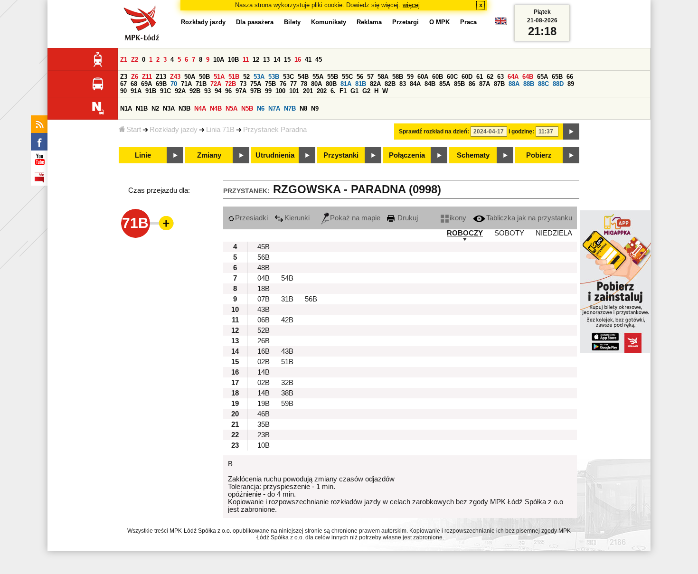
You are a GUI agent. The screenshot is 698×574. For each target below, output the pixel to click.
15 (287, 59)
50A (189, 76)
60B (437, 76)
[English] (501, 23)
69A (146, 83)
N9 (315, 108)
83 (402, 83)
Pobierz (539, 155)
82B (390, 83)
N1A (126, 108)
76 (283, 83)
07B (263, 299)
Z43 (175, 76)
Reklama (369, 22)
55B (332, 76)
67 (123, 83)
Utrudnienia (274, 155)
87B (499, 83)
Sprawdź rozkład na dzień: (434, 131)
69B (161, 83)
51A (219, 76)
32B (287, 382)
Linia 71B (220, 129)
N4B (216, 108)
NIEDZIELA (554, 233)
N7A (274, 108)
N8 (303, 108)
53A (259, 76)
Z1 (123, 59)
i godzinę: (521, 131)
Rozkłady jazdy (174, 129)
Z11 (147, 76)
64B (527, 76)
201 (308, 90)
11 (246, 59)
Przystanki (340, 155)
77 (293, 83)
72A (215, 83)
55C (347, 76)
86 (472, 83)
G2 (366, 90)
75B (270, 83)
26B (263, 341)
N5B (247, 108)
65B (557, 76)
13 (266, 59)
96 (228, 90)
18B (263, 288)
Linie (143, 155)
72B (230, 83)
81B (360, 83)
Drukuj (407, 218)
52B (263, 330)
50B (204, 76)
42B (287, 320)
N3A (169, 108)
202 (322, 90)
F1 (343, 90)
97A (241, 90)
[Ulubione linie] (163, 223)
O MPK (439, 22)
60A (422, 76)
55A (317, 76)
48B (263, 268)
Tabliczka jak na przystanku (529, 218)
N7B (290, 108)
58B (397, 76)
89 (570, 83)
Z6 (134, 76)
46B (263, 414)
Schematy (473, 155)
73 (243, 83)
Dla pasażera (255, 22)
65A (542, 76)
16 (297, 59)
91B (150, 90)
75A (255, 83)
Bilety (292, 22)
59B (287, 403)
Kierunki (297, 218)
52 (246, 76)
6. (333, 90)
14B (263, 372)
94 (218, 90)
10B (233, 59)
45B (263, 247)
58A (382, 76)
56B (263, 257)
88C (543, 83)
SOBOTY (509, 233)
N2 (155, 108)
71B (201, 83)
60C (452, 76)
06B (263, 320)
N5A (231, 108)
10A (218, 59)
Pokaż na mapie (355, 218)
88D (558, 83)
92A (180, 90)
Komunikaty (328, 22)
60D (467, 76)
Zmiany (209, 155)
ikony (458, 218)
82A (375, 83)
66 (569, 76)
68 (134, 83)
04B (263, 278)
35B (263, 424)
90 (123, 90)
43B (263, 309)
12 (256, 59)
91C (165, 90)
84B (429, 83)
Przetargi (405, 22)
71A (186, 83)
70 (173, 83)
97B (255, 90)
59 (410, 76)
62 (490, 76)
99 (268, 90)
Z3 (123, 76)
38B (287, 393)
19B (263, 403)
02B (263, 362)
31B (287, 299)
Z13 (161, 76)
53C (288, 76)
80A (316, 83)
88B (528, 83)
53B (273, 76)
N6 (260, 108)
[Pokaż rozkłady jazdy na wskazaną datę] (571, 131)
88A (514, 83)
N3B (184, 108)
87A (484, 83)
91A (136, 90)
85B (459, 83)
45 (318, 59)
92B (194, 90)
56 (360, 76)
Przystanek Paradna (275, 129)
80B (331, 83)
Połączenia (407, 155)
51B (233, 76)
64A (513, 76)
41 (308, 59)
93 (207, 90)
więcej (411, 5)
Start (133, 129)
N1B (142, 108)
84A (415, 83)
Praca (468, 22)
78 (304, 83)
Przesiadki (251, 218)
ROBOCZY (465, 233)
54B (303, 76)
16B (263, 351)
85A (444, 83)
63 (500, 76)
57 (370, 76)
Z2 (134, 59)
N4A (200, 108)
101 (294, 90)
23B (263, 435)
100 (280, 90)
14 (277, 59)
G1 (354, 90)
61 (479, 76)
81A (345, 83)
